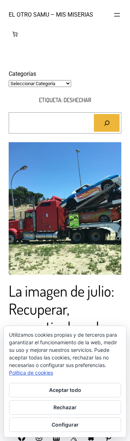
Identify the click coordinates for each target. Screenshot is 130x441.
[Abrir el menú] (117, 14)
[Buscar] (107, 123)
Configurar (65, 425)
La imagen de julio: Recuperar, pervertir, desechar (62, 309)
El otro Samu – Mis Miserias (51, 14)
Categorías (22, 73)
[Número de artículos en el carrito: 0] (15, 34)
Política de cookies (31, 373)
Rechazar (65, 407)
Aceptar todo (65, 390)
